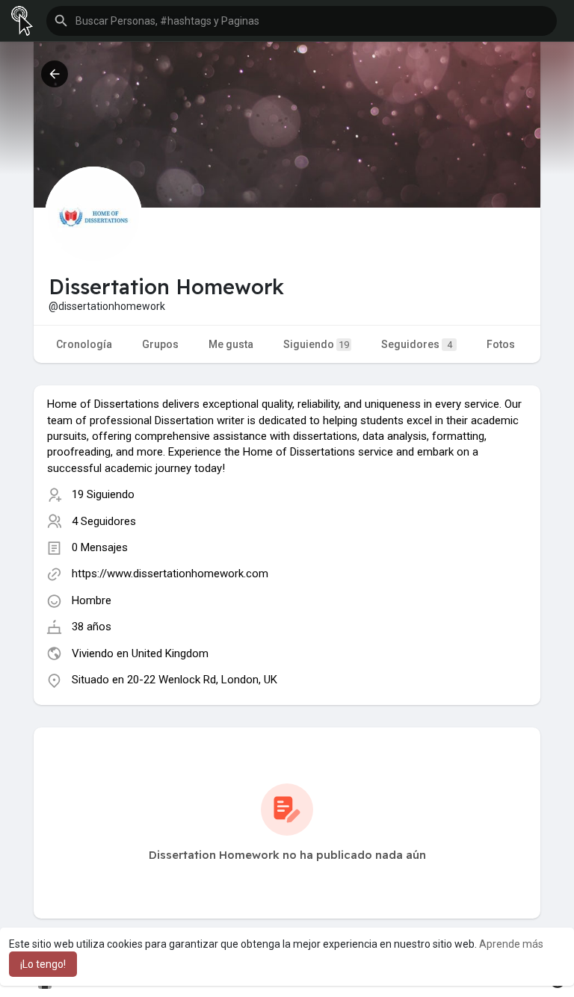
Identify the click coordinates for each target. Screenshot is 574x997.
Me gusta (231, 344)
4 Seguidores (104, 521)
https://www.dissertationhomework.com (170, 573)
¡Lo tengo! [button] (43, 964)
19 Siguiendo (103, 494)
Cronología (84, 344)
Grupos (160, 344)
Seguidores (416, 344)
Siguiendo (316, 344)
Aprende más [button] (511, 944)
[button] (301, 21)
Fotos (501, 344)
